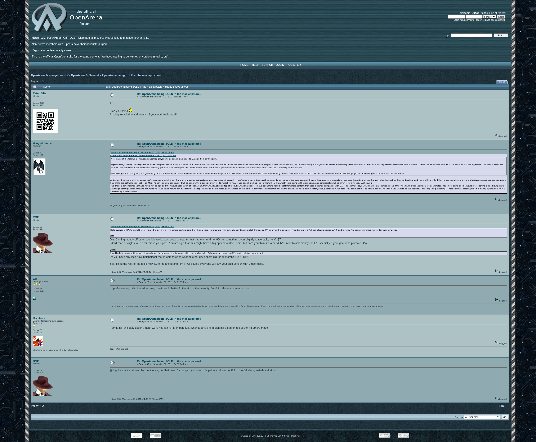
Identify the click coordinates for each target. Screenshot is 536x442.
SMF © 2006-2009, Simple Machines (282, 436)
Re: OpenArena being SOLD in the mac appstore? (169, 94)
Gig (35, 278)
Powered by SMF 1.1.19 (251, 436)
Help (255, 64)
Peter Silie (39, 93)
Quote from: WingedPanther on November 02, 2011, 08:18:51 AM (143, 155)
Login (280, 64)
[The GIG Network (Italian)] (34, 299)
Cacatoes (39, 318)
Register (294, 64)
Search (267, 64)
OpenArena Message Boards (49, 75)
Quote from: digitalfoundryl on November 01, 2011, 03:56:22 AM (142, 226)
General (94, 75)
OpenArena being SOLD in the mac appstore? (131, 75)
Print (502, 82)
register (502, 12)
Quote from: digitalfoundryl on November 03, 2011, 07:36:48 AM (142, 152)
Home (244, 64)
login (491, 12)
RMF (36, 217)
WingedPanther (43, 143)
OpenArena (78, 75)
